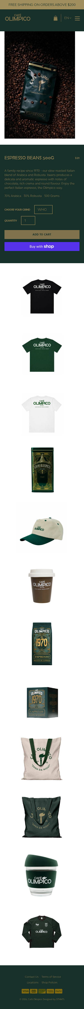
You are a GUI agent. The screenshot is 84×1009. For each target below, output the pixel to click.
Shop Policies (49, 982)
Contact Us (32, 976)
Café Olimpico (35, 999)
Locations (33, 982)
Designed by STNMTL (54, 999)
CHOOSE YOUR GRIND (17, 209)
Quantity (10, 220)
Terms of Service (51, 976)
